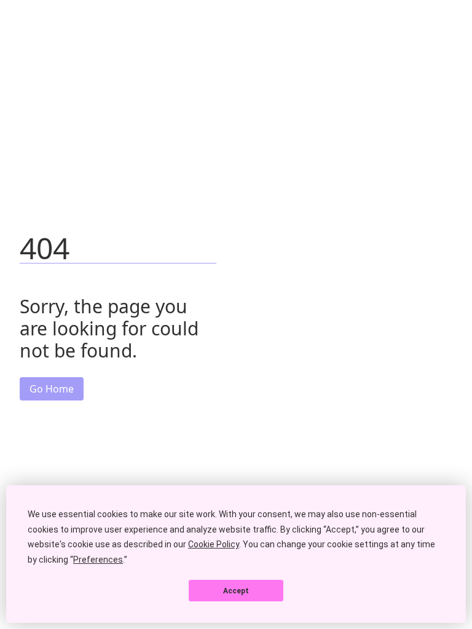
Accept (236, 591)
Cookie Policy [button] (213, 544)
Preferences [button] (98, 560)
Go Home (52, 389)
